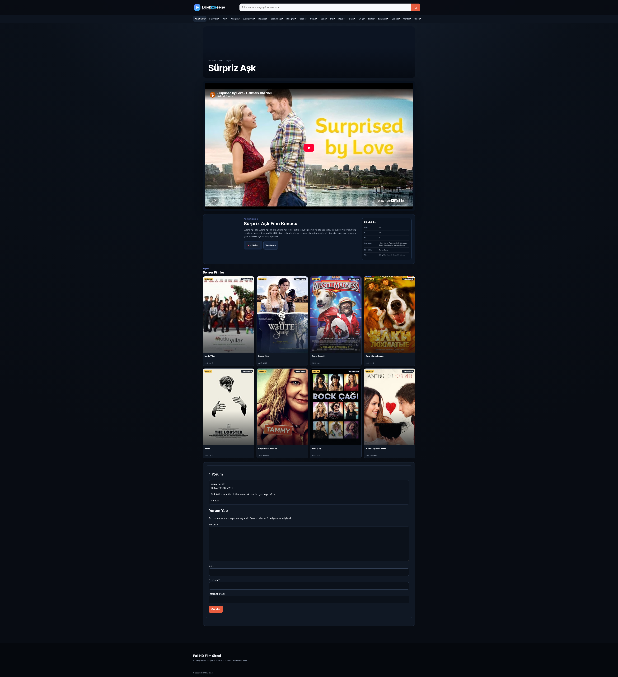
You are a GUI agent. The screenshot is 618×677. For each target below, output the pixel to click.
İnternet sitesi (217, 593)
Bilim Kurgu (276, 19)
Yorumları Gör (270, 245)
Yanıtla (215, 500)
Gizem (417, 19)
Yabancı (402, 255)
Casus (303, 19)
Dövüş (341, 19)
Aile (224, 19)
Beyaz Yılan (263, 356)
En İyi (361, 19)
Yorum (213, 524)
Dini (332, 19)
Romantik (396, 255)
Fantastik (382, 19)
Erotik (371, 19)
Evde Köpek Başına (375, 356)
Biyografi (290, 19)
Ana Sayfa (200, 19)
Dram (351, 19)
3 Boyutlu (213, 19)
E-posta (214, 580)
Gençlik (395, 19)
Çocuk (313, 19)
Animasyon (248, 19)
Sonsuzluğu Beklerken (376, 448)
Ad (211, 566)
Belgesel (262, 19)
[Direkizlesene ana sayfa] (214, 7)
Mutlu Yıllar (210, 356)
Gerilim (406, 19)
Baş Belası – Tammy (267, 448)
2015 (221, 61)
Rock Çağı (316, 448)
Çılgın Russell (318, 356)
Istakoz (208, 448)
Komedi (389, 255)
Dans (323, 19)
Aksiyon (235, 19)
